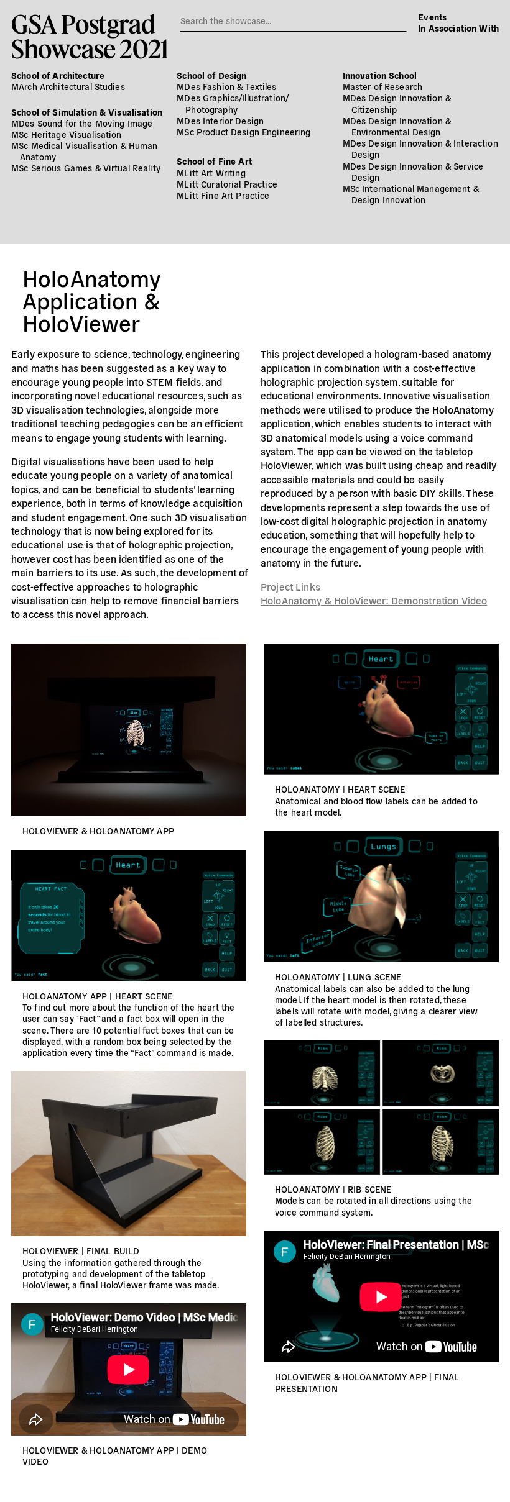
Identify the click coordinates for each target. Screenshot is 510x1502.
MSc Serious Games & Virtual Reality (85, 167)
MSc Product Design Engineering (243, 131)
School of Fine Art (214, 160)
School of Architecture (57, 75)
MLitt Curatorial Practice (227, 183)
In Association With (458, 28)
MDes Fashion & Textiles (226, 86)
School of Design (211, 75)
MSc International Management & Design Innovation (411, 194)
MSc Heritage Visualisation (66, 134)
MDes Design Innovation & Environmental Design (397, 126)
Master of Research (383, 86)
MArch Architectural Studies (68, 86)
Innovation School (380, 75)
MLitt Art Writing (211, 172)
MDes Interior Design (220, 120)
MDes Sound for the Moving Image (81, 123)
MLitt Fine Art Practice (223, 195)
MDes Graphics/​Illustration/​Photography (233, 103)
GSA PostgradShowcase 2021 (90, 36)
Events (432, 16)
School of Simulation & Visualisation (86, 111)
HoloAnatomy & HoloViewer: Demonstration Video (374, 600)
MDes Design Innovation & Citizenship (397, 103)
